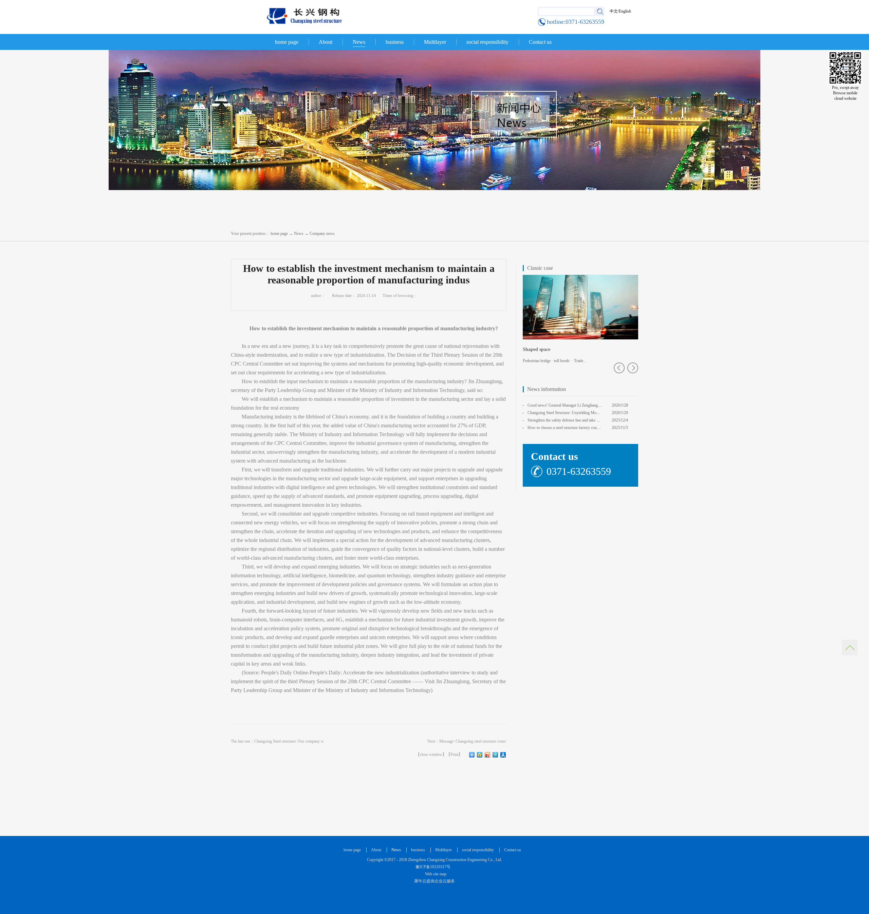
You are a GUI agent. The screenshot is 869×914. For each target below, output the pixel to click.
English (625, 11)
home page (286, 42)
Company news (322, 233)
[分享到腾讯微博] (495, 755)
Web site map (434, 874)
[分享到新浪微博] (488, 755)
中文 (614, 11)
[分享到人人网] (503, 755)
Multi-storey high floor (546, 349)
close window (431, 754)
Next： (466, 741)
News (298, 233)
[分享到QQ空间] (480, 755)
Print (454, 754)
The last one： (277, 741)
